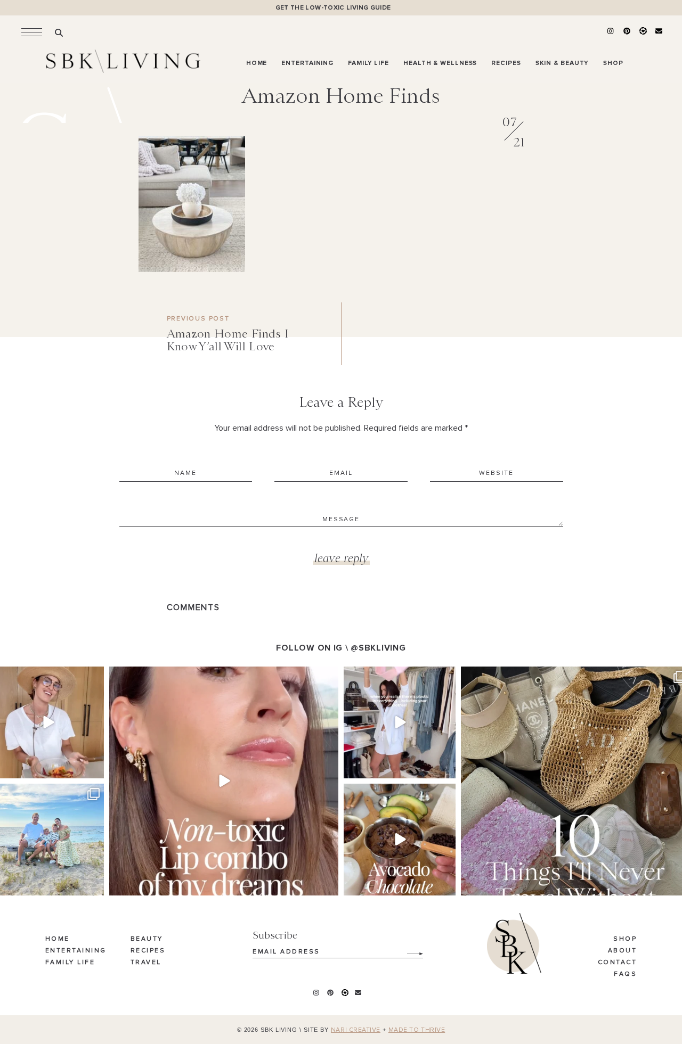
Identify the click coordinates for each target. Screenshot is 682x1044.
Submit (409, 950)
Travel (146, 962)
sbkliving (46, 676)
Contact (617, 962)
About (622, 951)
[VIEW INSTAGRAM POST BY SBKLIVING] (94, 768)
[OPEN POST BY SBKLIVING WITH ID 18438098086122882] (400, 722)
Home (57, 939)
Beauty (147, 939)
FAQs (625, 974)
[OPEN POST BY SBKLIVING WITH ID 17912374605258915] (400, 839)
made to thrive (416, 1030)
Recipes (148, 951)
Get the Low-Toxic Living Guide (333, 8)
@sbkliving (378, 648)
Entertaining (76, 951)
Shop (625, 939)
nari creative (355, 1030)
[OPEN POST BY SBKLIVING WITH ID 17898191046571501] (223, 781)
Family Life (70, 962)
